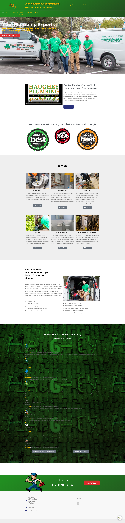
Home (2, 12)
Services (15, 12)
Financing (22, 12)
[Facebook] (78, 503)
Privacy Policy (81, 520)
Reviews (29, 12)
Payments (20, 14)
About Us (8, 12)
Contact (36, 12)
